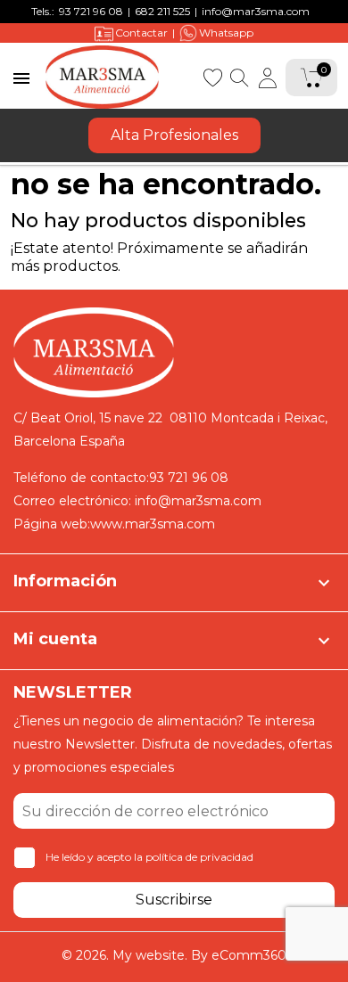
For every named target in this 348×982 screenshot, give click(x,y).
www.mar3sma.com (152, 524)
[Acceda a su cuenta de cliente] (268, 77)
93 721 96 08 (91, 11)
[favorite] (212, 76)
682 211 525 (162, 11)
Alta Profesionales (174, 135)
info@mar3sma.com (256, 11)
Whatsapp (226, 32)
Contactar (141, 32)
